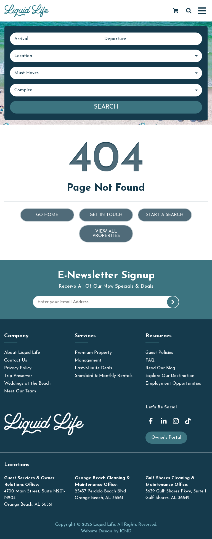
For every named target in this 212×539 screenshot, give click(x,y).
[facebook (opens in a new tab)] (151, 421)
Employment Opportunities (173, 383)
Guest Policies (159, 353)
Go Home (47, 215)
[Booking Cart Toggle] (175, 10)
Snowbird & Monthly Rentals (103, 376)
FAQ (150, 360)
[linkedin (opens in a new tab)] (163, 421)
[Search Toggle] (188, 10)
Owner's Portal (166, 437)
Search (106, 107)
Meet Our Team (20, 391)
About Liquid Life (22, 353)
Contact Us (15, 360)
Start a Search (165, 215)
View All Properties (106, 233)
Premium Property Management (93, 357)
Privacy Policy (17, 368)
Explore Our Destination (169, 376)
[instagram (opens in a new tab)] (175, 421)
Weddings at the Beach (27, 383)
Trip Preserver (18, 376)
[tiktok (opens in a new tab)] (188, 421)
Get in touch (106, 215)
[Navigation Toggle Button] (202, 10)
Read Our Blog (160, 368)
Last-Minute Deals (93, 368)
